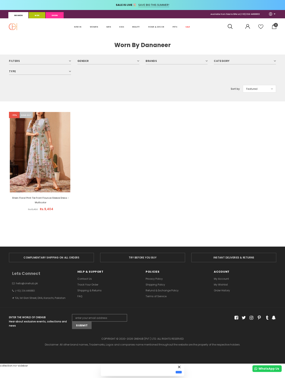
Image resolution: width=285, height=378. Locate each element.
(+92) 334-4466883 (250, 14)
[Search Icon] (232, 26)
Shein (55, 15)
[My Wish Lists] (260, 28)
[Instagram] (250, 318)
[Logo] (13, 26)
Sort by (235, 89)
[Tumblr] (265, 318)
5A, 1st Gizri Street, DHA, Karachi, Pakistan (40, 298)
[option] (51, 257)
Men (37, 15)
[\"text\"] (40, 163)
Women (18, 15)
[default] (179, 372)
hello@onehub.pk (26, 283)
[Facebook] (235, 318)
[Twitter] (243, 318)
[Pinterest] (258, 318)
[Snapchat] (273, 318)
